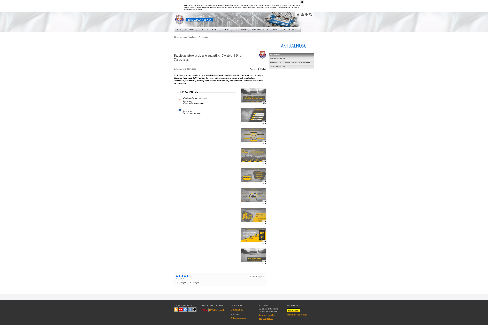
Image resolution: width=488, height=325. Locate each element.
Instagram (190, 309)
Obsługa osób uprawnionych (297, 314)
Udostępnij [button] (182, 283)
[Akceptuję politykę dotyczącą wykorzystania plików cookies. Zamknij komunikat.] (302, 2)
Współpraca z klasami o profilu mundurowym (290, 63)
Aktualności (192, 37)
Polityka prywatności (266, 318)
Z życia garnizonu (277, 58)
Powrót (252, 69)
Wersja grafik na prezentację (195, 98)
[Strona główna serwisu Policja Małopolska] (298, 14)
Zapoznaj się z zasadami (267, 315)
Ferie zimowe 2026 (277, 67)
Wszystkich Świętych (257, 277)
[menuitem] (179, 29)
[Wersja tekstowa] (306, 14)
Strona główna (180, 37)
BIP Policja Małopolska (217, 310)
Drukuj (263, 69)
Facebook (185, 309)
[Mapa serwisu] (302, 14)
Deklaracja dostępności (238, 318)
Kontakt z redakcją (237, 309)
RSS (176, 309)
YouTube (181, 309)
